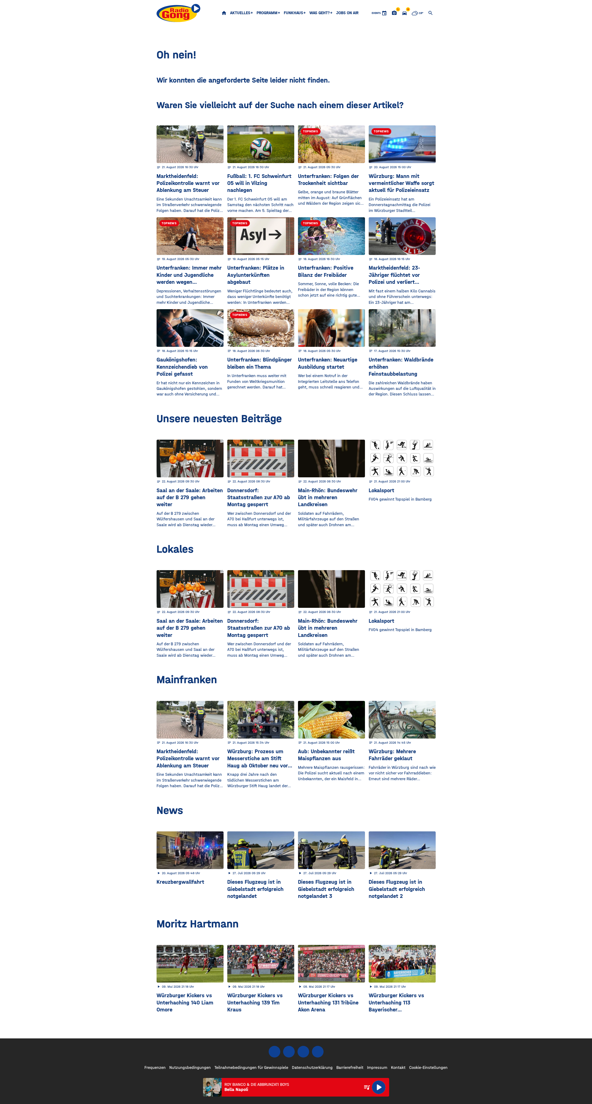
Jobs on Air (347, 12)
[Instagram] (289, 1051)
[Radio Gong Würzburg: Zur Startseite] (179, 13)
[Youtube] (303, 1051)
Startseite (224, 13)
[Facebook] (274, 1051)
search (430, 13)
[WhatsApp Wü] (318, 1051)
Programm (267, 12)
